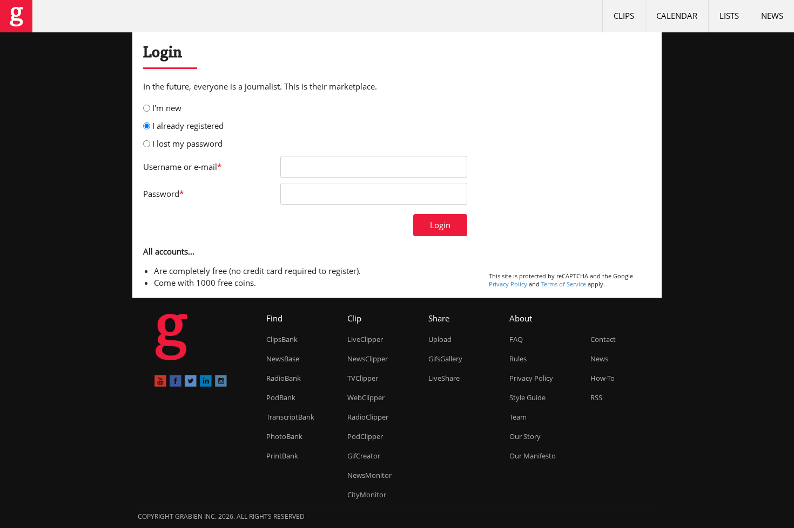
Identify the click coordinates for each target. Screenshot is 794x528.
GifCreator (363, 456)
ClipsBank (282, 339)
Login (440, 225)
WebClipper (366, 397)
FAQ (516, 339)
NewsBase (282, 359)
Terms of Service (563, 284)
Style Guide (527, 397)
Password (163, 193)
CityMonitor (366, 494)
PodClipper (365, 436)
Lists (729, 15)
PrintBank (282, 456)
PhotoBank (284, 436)
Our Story (525, 436)
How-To (602, 378)
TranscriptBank (290, 417)
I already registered (188, 125)
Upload (440, 339)
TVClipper (362, 378)
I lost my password (187, 143)
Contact (603, 339)
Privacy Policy (508, 284)
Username (182, 166)
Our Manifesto (532, 456)
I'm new (166, 107)
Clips (624, 15)
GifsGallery (445, 359)
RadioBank (283, 378)
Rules (518, 359)
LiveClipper (365, 339)
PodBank (280, 397)
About (520, 318)
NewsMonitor (369, 475)
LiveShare (444, 378)
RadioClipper (367, 417)
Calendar (676, 15)
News (772, 15)
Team (518, 417)
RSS (596, 397)
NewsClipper (367, 359)
